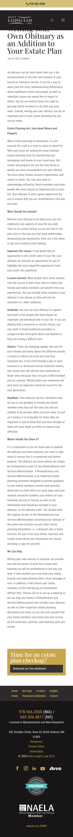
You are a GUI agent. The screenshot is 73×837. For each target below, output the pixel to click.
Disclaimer (36, 741)
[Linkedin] (34, 768)
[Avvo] (55, 768)
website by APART (36, 826)
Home (15, 690)
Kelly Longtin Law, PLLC (41, 756)
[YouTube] (42, 768)
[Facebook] (17, 768)
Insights (25, 58)
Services (40, 690)
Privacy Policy (36, 746)
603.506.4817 (32, 717)
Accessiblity (36, 751)
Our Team (27, 690)
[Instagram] (26, 768)
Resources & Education (34, 695)
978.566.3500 (37, 4)
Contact (54, 695)
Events (15, 695)
